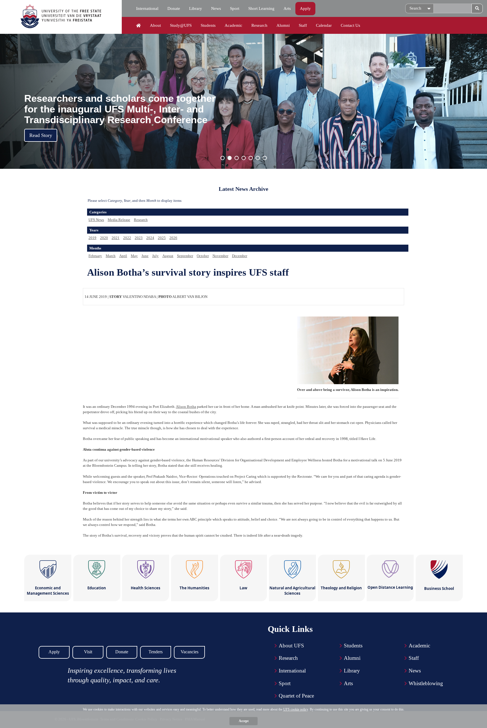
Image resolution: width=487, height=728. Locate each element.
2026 (173, 238)
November (220, 256)
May (134, 256)
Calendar (324, 25)
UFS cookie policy (295, 709)
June (145, 256)
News (216, 8)
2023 (139, 238)
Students (208, 25)
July (155, 256)
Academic (233, 25)
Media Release (119, 220)
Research (259, 25)
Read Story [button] (40, 135)
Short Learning (261, 8)
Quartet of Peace (296, 696)
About (155, 25)
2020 (104, 238)
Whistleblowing (426, 683)
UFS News (96, 220)
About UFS (291, 646)
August (167, 256)
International (147, 8)
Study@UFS (181, 25)
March (111, 256)
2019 (92, 238)
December (239, 256)
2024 (150, 238)
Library (195, 8)
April (123, 256)
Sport (234, 8)
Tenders (156, 651)
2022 (127, 238)
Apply (305, 8)
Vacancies (189, 651)
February (95, 256)
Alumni (283, 25)
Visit (88, 651)
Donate (173, 8)
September (185, 256)
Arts (287, 8)
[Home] (138, 25)
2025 (162, 238)
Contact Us (350, 25)
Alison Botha (186, 406)
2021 (115, 238)
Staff (303, 25)
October (203, 256)
